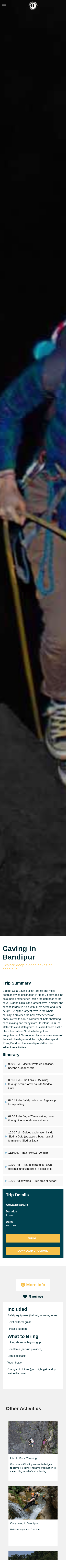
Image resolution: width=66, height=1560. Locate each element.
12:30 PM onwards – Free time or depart (32, 1180)
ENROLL (33, 1238)
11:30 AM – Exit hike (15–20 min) (28, 1152)
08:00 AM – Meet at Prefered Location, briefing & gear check (31, 1066)
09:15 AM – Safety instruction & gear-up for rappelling (32, 1102)
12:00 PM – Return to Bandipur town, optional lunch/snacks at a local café (30, 1166)
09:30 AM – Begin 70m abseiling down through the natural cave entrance (31, 1118)
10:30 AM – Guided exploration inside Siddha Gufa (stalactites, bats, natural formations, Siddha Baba (30, 1136)
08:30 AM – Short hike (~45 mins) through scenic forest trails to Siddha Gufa (30, 1084)
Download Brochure (33, 1250)
